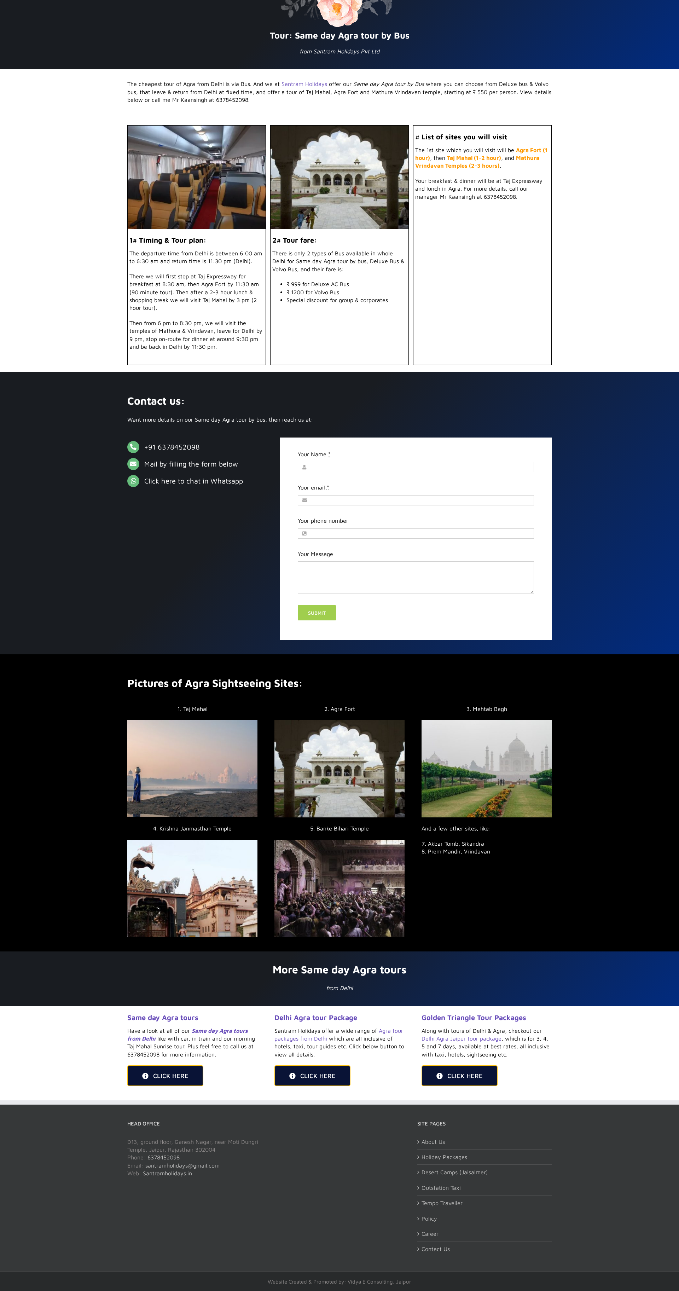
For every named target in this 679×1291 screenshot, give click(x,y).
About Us (433, 1142)
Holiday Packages (444, 1157)
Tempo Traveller (442, 1203)
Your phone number (323, 520)
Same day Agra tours (162, 1017)
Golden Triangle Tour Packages (474, 1017)
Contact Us (436, 1249)
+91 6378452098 (172, 447)
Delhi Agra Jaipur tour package (461, 1038)
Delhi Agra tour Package (315, 1017)
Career (430, 1234)
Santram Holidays (304, 84)
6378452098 (163, 1157)
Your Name (314, 454)
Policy (429, 1218)
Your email (313, 487)
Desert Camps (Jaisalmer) (455, 1172)
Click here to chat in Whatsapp (193, 481)
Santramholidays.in (167, 1173)
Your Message (315, 554)
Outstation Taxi (441, 1188)
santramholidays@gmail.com (182, 1165)
